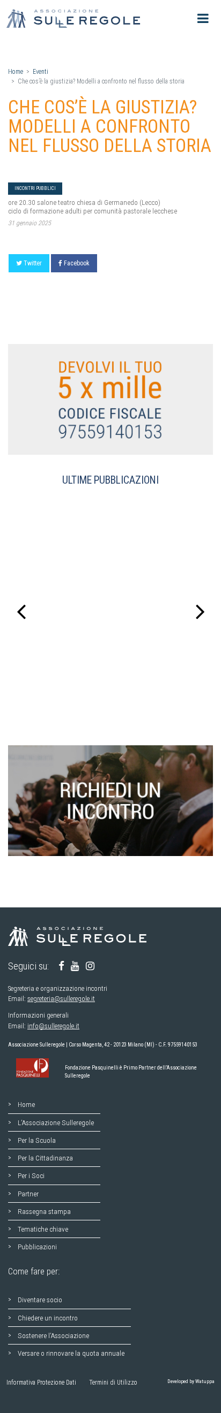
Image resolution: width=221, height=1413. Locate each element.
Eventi (40, 71)
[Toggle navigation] (203, 18)
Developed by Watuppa (191, 1381)
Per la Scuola (37, 1140)
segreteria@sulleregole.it (61, 999)
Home (15, 71)
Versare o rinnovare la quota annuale (71, 1353)
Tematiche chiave (43, 1229)
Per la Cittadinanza (45, 1158)
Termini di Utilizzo (113, 1382)
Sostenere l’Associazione (53, 1335)
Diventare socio (40, 1299)
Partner (28, 1193)
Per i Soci (31, 1175)
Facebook (77, 263)
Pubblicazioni (37, 1246)
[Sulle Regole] (76, 18)
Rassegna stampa (44, 1211)
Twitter (33, 263)
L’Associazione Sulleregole (56, 1122)
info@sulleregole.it (53, 1026)
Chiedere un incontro (48, 1317)
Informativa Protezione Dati (41, 1382)
